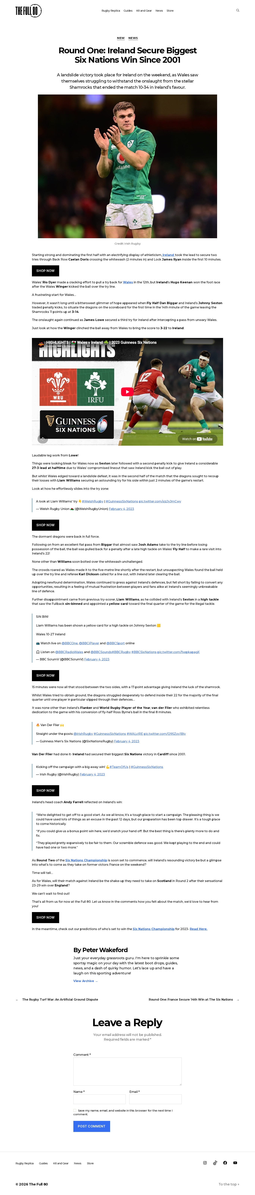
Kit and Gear (144, 10)
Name (78, 1092)
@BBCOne (70, 643)
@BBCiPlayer (89, 643)
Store (170, 10)
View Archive (85, 981)
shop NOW (45, 271)
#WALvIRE (135, 734)
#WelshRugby (92, 501)
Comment (82, 1055)
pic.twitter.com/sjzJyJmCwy (160, 501)
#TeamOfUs (119, 767)
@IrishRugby (83, 734)
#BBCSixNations (144, 652)
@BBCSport (115, 643)
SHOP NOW (45, 917)
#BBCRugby (121, 652)
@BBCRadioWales (69, 652)
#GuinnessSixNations (122, 501)
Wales (128, 282)
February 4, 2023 (121, 509)
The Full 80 (38, 1184)
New (121, 38)
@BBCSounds (101, 652)
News (159, 10)
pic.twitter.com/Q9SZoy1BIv (165, 734)
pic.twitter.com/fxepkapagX (178, 652)
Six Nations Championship (86, 860)
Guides (128, 10)
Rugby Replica (111, 10)
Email (134, 1092)
